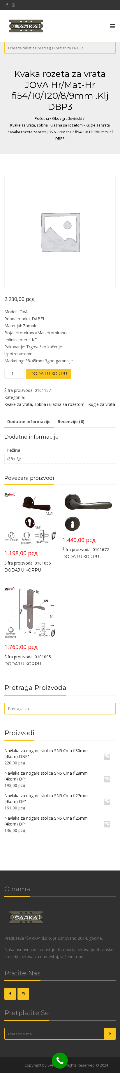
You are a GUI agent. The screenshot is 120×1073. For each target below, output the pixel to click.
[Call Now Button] (60, 1061)
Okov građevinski (67, 118)
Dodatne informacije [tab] (29, 421)
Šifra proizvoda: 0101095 (27, 651)
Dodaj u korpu (48, 373)
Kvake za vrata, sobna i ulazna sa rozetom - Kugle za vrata (60, 125)
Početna (42, 118)
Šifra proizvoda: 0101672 (85, 544)
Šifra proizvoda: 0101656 (27, 557)
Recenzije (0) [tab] (71, 421)
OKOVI (18, 1065)
